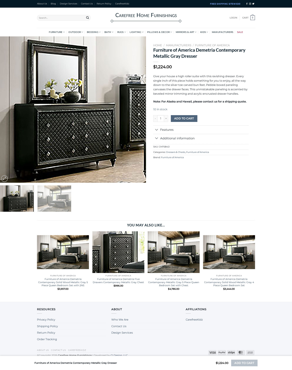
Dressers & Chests (175, 152)
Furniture (55, 32)
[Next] (139, 109)
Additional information (177, 138)
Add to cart (184, 118)
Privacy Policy (46, 319)
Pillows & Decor (158, 32)
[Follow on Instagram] (250, 4)
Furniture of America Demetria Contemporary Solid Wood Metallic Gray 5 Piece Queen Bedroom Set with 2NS (63, 282)
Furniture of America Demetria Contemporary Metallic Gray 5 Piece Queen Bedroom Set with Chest (173, 282)
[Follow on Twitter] (253, 4)
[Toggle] (156, 130)
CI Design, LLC (119, 355)
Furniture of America (197, 152)
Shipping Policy (47, 326)
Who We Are (119, 319)
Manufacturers (222, 32)
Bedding (92, 32)
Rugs (120, 32)
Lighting (135, 32)
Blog (53, 3)
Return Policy (104, 3)
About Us (42, 3)
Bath (107, 32)
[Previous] (7, 109)
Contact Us (87, 3)
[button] (233, 17)
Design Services (68, 3)
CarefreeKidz (122, 3)
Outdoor (74, 32)
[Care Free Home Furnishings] (146, 17)
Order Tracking (47, 339)
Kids (203, 32)
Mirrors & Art (185, 32)
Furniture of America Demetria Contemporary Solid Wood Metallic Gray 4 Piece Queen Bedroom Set (229, 282)
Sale (240, 32)
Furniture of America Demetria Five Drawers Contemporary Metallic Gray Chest (118, 281)
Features (167, 129)
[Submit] (87, 18)
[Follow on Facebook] (247, 4)
